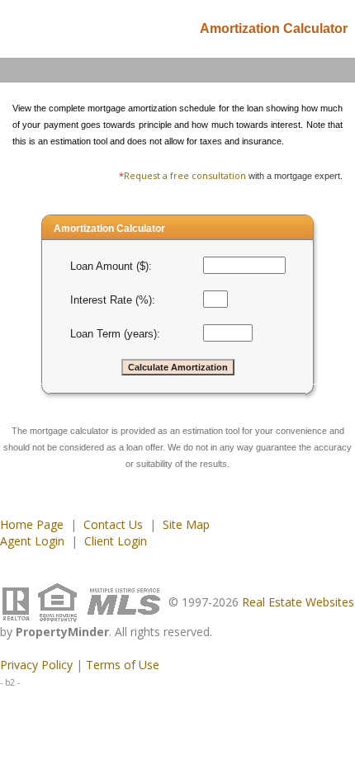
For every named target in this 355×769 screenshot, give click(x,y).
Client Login (115, 541)
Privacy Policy (36, 664)
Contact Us (113, 524)
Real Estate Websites (298, 602)
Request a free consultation (185, 175)
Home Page (32, 524)
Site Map (186, 524)
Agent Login (32, 541)
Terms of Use (122, 664)
